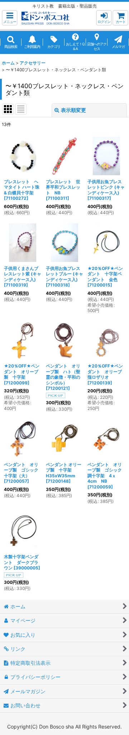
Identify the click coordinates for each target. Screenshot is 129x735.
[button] (10, 18)
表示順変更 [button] (73, 110)
